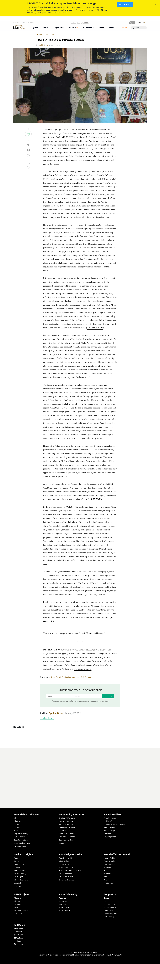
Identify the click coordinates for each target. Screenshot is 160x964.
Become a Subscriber (67, 837)
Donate (106, 898)
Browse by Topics (65, 874)
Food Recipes (19, 864)
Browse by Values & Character (70, 870)
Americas (107, 867)
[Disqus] (80, 775)
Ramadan (107, 834)
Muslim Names (19, 870)
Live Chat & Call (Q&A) (67, 827)
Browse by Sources (66, 877)
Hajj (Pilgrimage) (110, 837)
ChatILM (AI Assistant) (67, 818)
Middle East (108, 883)
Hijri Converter (19, 837)
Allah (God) (18, 821)
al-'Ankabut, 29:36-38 (95, 594)
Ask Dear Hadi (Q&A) (66, 821)
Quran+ (16, 827)
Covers (16, 861)
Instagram (20, 935)
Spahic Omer (56, 713)
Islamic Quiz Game (21, 880)
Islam (16, 818)
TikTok (18, 941)
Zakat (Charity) (109, 831)
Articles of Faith (109, 821)
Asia (105, 877)
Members (62, 843)
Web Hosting (109, 917)
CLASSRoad (18, 914)
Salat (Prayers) (109, 827)
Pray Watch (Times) (21, 834)
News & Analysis (110, 864)
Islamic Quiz (18, 877)
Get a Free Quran (65, 831)
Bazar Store (108, 901)
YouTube (19, 938)
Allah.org (17, 898)
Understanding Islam (22, 843)
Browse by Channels (66, 880)
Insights (17, 867)
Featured (75, 677)
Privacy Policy (64, 907)
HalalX (16, 907)
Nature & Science (65, 864)
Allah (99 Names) (110, 818)
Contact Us (63, 901)
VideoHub (17, 883)
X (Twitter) (18, 932)
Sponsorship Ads (110, 914)
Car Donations (109, 904)
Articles (52, 677)
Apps (16, 858)
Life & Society (85, 677)
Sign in (132, 23)
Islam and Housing (95, 633)
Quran (16, 824)
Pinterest (19, 944)
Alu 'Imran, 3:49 (61, 354)
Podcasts (17, 886)
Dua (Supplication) (21, 840)
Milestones (63, 904)
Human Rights (109, 858)
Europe (106, 870)
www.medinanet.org (82, 668)
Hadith (16, 831)
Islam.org (17, 901)
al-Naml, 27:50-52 (93, 499)
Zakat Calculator (20, 846)
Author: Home (47, 718)
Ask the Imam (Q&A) (66, 824)
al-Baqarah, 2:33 (84, 377)
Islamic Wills (108, 910)
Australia (107, 874)
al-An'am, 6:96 (50, 175)
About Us (62, 898)
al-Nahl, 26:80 (64, 137)
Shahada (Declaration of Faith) (115, 824)
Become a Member (66, 840)
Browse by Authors (66, 867)
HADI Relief (18, 904)
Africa (106, 880)
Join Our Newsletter (66, 834)
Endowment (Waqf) (111, 907)
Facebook (19, 929)
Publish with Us (65, 910)
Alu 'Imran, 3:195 (95, 327)
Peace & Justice (109, 861)
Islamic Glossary (20, 874)
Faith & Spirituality (45, 35)
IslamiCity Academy (21, 910)
